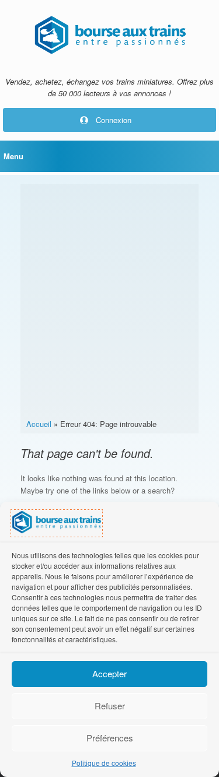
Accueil (38, 423)
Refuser (110, 705)
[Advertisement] (109, 303)
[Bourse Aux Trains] (109, 35)
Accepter (109, 673)
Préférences (109, 738)
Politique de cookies (104, 763)
